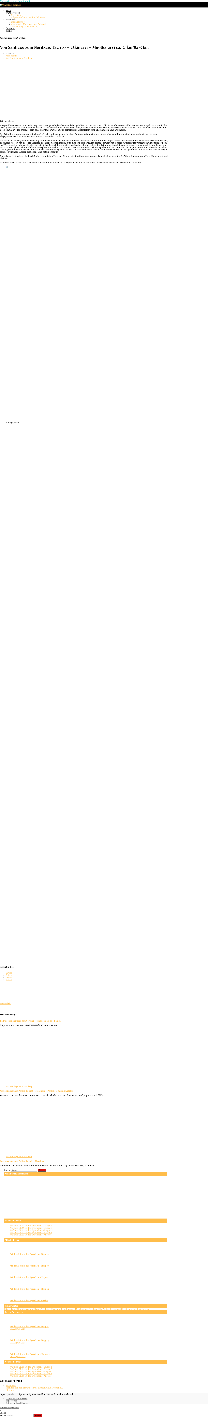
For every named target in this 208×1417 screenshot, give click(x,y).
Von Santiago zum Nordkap (19, 58)
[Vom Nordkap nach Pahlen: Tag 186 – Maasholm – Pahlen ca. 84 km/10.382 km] (64, 1084)
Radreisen (11, 1385)
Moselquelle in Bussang (63, 1309)
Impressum (11, 1401)
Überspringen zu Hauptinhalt (15, 1)
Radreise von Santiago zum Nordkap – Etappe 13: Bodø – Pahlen (30, 1020)
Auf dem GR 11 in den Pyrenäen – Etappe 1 (31, 1232)
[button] (9, 31)
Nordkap (93, 1309)
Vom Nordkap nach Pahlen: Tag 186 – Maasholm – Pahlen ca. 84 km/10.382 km (36, 1091)
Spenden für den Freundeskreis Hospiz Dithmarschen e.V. (34, 1388)
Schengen (131, 1309)
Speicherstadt (143, 1309)
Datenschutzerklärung (17, 1403)
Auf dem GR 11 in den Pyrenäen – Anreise (31, 1235)
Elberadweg (10, 1309)
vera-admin (11, 56)
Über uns (10, 1390)
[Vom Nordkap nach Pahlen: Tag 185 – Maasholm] (64, 1154)
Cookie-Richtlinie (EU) (16, 1398)
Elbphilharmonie (24, 1309)
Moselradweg (81, 1309)
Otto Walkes (104, 1309)
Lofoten (46, 1309)
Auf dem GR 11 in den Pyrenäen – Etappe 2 (31, 1230)
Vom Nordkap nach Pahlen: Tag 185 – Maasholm (22, 1161)
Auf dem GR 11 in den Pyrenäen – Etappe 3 (31, 1228)
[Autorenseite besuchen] (5, 998)
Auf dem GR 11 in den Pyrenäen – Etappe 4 (31, 1226)
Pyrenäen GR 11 (118, 1309)
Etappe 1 (38, 1309)
